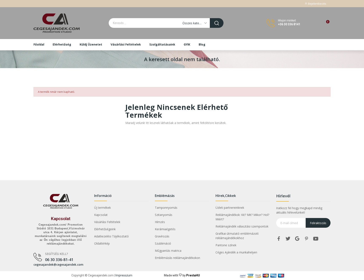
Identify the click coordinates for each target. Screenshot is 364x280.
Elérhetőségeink (105, 229)
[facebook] (278, 238)
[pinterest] (306, 238)
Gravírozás (162, 236)
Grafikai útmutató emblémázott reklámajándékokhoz (237, 236)
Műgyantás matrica (168, 251)
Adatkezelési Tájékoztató (111, 236)
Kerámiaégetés (165, 229)
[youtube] (315, 238)
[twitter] (287, 238)
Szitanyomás (163, 215)
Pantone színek (225, 245)
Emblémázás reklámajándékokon (177, 258)
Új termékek (102, 208)
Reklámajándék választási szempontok (241, 226)
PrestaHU (193, 275)
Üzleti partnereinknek (229, 208)
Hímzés (160, 222)
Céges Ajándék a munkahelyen (236, 252)
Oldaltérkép (102, 243)
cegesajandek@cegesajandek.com (58, 264)
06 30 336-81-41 (59, 259)
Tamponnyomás (166, 208)
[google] (297, 238)
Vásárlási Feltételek (107, 222)
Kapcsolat (60, 218)
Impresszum (123, 275)
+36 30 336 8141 (289, 24)
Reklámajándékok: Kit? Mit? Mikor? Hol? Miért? (242, 217)
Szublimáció (163, 243)
